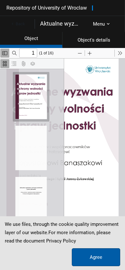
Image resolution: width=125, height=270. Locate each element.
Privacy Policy (61, 241)
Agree (96, 257)
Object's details (94, 40)
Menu (99, 24)
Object (31, 38)
